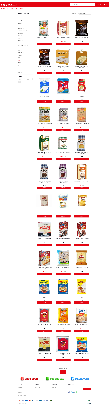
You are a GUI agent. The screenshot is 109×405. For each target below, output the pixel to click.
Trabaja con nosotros (21, 389)
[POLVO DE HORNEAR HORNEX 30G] (82, 344)
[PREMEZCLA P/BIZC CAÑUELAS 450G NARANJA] (82, 143)
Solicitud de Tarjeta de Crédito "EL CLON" (25, 393)
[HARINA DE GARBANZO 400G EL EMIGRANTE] (44, 201)
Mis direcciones (54, 389)
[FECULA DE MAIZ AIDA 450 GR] (82, 258)
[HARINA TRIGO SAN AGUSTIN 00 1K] (82, 172)
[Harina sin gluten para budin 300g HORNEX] (44, 258)
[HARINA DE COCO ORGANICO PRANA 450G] (63, 57)
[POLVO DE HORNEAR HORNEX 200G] (44, 287)
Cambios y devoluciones (39, 390)
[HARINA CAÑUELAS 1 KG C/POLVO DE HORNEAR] (63, 201)
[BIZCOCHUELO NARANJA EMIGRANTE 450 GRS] (82, 201)
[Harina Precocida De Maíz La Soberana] (82, 86)
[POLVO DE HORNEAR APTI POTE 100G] (63, 86)
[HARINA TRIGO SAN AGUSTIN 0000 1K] (44, 143)
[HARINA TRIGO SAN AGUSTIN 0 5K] (63, 28)
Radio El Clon (20, 392)
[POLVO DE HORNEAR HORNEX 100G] (63, 287)
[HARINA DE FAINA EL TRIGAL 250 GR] (63, 315)
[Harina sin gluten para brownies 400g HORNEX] (82, 229)
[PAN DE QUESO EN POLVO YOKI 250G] (82, 315)
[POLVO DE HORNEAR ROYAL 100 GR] (44, 315)
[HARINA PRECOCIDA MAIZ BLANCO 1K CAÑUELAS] (44, 114)
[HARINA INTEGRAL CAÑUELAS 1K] (82, 114)
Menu (4, 8)
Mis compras (54, 387)
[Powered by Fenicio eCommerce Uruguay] (89, 403)
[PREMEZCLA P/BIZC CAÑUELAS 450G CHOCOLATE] (44, 172)
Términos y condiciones (22, 395)
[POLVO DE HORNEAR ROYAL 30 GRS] (63, 344)
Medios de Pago (37, 387)
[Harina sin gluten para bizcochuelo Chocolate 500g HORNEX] (63, 229)
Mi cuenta (53, 386)
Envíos (36, 389)
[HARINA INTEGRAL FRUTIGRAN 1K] (63, 258)
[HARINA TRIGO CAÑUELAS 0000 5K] (63, 143)
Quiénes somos (20, 386)
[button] (93, 4)
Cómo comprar (14, 8)
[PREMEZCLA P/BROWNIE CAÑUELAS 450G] (63, 172)
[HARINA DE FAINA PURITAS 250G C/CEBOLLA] (44, 229)
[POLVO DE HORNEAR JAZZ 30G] (82, 28)
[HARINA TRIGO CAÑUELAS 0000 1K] (44, 28)
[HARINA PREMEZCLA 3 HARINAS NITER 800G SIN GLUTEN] (44, 86)
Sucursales (20, 387)
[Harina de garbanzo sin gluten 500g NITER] (82, 57)
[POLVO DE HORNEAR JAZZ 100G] (44, 57)
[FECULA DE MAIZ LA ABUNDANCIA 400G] (82, 287)
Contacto (19, 390)
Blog (8, 8)
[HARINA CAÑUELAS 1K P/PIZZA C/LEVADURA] (63, 114)
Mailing (21, 8)
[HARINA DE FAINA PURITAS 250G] (44, 344)
